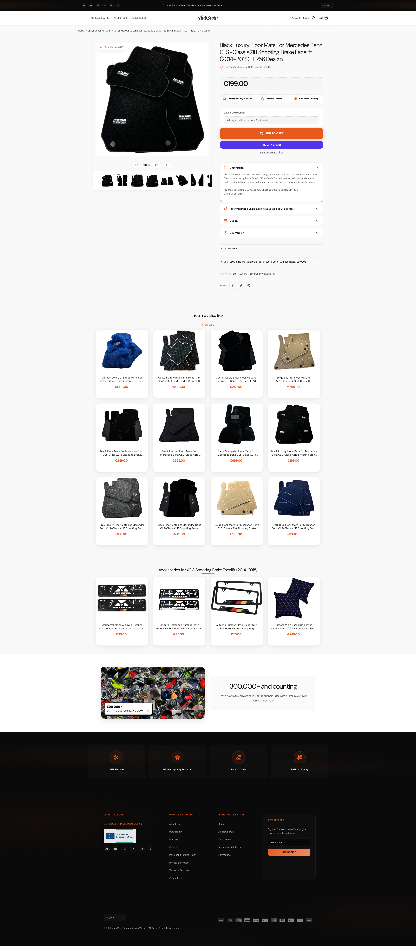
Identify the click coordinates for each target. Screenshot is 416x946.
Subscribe (289, 852)
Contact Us (175, 878)
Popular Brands (99, 18)
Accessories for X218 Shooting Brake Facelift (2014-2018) (208, 570)
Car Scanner (224, 839)
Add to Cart (274, 133)
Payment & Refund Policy (182, 854)
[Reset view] (167, 165)
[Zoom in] (156, 165)
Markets (173, 839)
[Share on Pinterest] (249, 285)
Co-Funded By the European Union (123, 823)
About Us (174, 824)
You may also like (208, 315)
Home (81, 31)
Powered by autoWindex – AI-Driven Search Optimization (151, 928)
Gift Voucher (224, 854)
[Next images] (207, 180)
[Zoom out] (136, 165)
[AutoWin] (208, 18)
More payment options (271, 152)
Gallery (173, 847)
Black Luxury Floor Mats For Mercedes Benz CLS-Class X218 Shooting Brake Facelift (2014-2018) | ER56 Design (149, 31)
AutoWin (116, 928)
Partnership (175, 831)
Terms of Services (179, 870)
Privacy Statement (179, 862)
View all (208, 324)
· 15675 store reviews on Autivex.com (254, 273)
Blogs (221, 824)
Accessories (138, 18)
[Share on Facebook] (232, 285)
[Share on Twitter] (241, 285)
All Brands (120, 18)
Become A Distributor (229, 847)
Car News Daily (226, 831)
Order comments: (234, 113)
